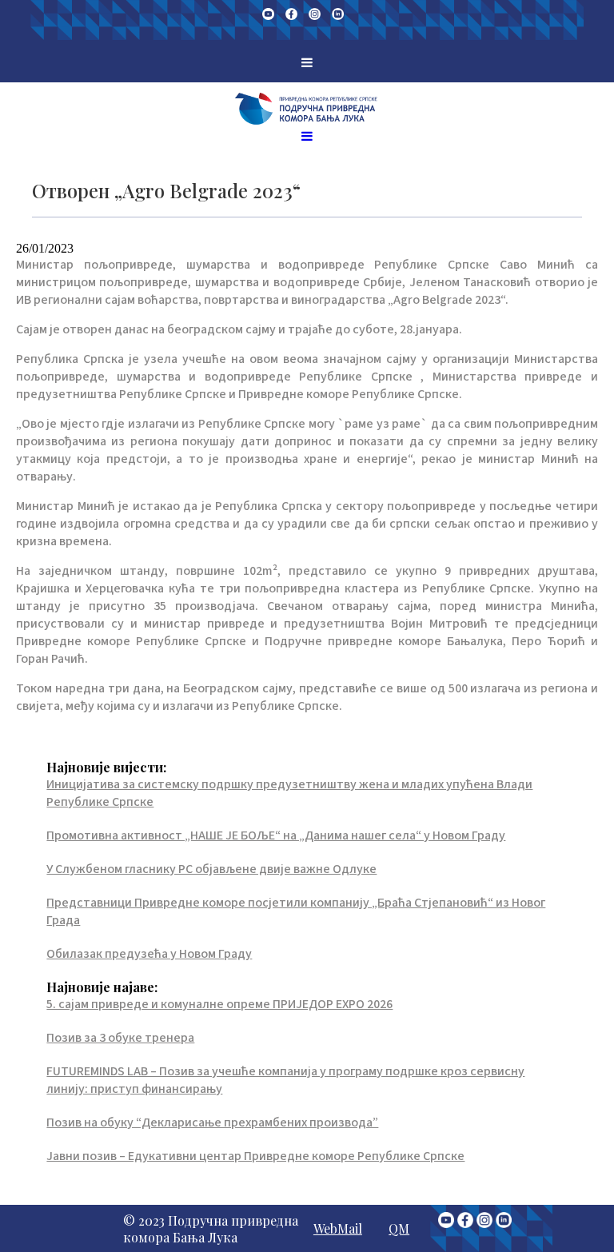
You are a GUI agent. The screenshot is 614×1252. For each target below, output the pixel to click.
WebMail (337, 1228)
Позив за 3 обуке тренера (120, 1038)
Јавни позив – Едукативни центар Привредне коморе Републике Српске (255, 1156)
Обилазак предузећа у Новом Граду (149, 954)
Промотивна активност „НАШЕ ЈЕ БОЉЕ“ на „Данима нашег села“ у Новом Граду (275, 835)
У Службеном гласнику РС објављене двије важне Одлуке (211, 869)
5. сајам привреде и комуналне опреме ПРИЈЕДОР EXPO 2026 (219, 1004)
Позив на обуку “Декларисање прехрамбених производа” (212, 1122)
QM (399, 1228)
